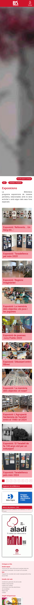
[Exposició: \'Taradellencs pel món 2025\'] (17, 242)
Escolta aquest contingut (24, 178)
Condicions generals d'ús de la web (11, 582)
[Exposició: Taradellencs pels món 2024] (17, 461)
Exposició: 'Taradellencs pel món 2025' (15, 255)
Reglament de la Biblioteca (11, 486)
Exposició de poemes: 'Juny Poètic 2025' (14, 336)
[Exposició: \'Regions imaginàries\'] (17, 269)
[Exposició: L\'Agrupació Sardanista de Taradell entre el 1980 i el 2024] (17, 403)
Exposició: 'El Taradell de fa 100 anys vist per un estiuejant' (16, 446)
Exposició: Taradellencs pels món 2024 (15, 473)
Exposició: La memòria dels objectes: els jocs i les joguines (15, 309)
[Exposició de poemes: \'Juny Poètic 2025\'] (17, 324)
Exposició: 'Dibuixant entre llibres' (17, 363)
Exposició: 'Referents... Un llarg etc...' (16, 228)
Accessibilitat (5, 589)
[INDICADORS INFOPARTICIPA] (12, 601)
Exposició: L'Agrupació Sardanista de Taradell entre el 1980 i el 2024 (15, 417)
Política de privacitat (7, 583)
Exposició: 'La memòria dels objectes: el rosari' (15, 389)
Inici (4, 182)
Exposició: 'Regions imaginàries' (13, 281)
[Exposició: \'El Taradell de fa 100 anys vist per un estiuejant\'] (17, 432)
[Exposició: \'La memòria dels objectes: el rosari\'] (17, 377)
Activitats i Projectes (15, 182)
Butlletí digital (6, 566)
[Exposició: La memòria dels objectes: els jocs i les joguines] (17, 295)
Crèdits (4, 592)
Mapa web (5, 590)
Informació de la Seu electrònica (11, 587)
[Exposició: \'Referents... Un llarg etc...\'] (17, 216)
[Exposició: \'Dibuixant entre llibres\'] (17, 350)
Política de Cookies (7, 585)
